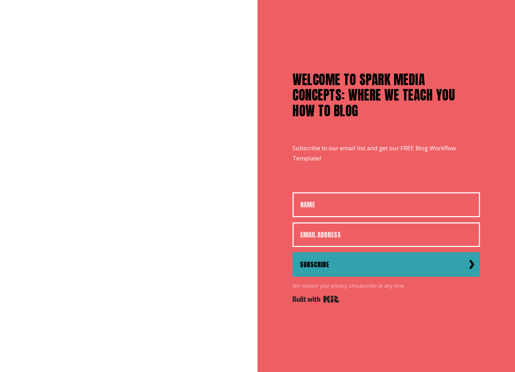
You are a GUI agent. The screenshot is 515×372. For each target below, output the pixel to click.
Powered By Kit (316, 299)
